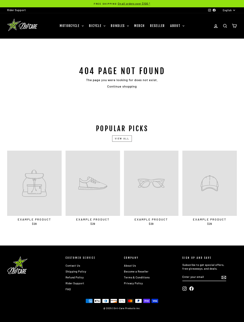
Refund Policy (75, 277)
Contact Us (73, 265)
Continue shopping (122, 86)
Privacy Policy (133, 283)
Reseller (157, 26)
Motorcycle (70, 26)
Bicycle (96, 26)
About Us (130, 265)
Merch (139, 26)
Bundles (118, 26)
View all (122, 138)
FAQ (68, 289)
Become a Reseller (136, 271)
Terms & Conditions (137, 277)
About (176, 26)
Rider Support (16, 10)
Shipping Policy (76, 271)
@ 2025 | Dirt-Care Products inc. (122, 308)
